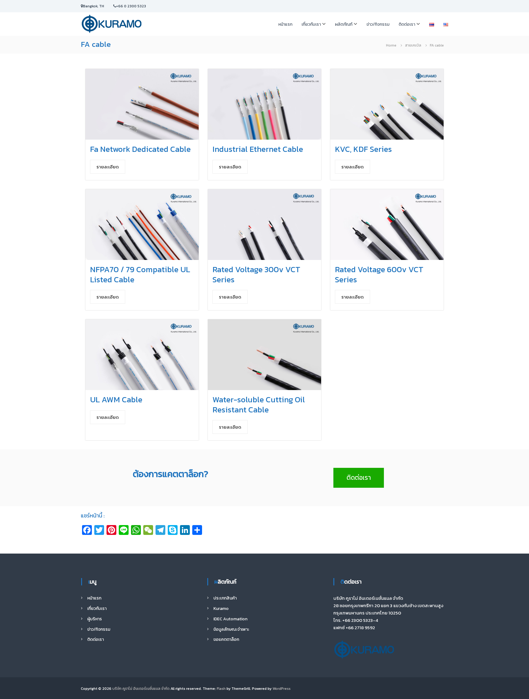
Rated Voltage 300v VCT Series (256, 274)
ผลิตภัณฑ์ (343, 24)
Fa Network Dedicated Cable (140, 149)
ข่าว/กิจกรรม (377, 24)
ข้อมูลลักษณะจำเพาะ (231, 629)
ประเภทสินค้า (225, 598)
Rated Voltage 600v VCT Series (379, 274)
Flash (221, 688)
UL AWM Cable (116, 399)
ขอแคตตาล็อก (226, 639)
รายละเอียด (107, 166)
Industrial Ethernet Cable (257, 149)
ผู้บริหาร (94, 619)
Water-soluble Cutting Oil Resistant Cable (258, 404)
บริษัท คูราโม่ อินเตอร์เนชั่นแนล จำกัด (141, 688)
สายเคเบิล (413, 45)
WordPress (281, 688)
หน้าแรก (285, 24)
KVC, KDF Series (363, 149)
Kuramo (221, 608)
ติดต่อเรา (407, 24)
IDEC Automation (230, 619)
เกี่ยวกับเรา (311, 24)
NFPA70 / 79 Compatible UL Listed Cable (140, 274)
